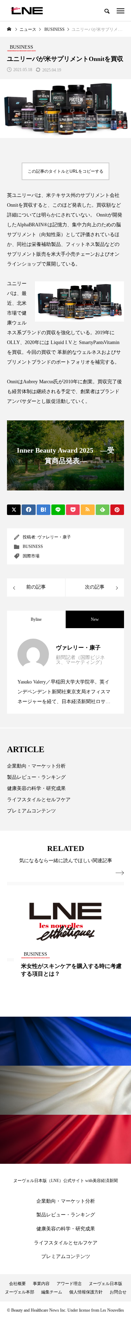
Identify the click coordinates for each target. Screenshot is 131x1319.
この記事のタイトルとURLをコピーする (65, 171)
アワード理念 (69, 1283)
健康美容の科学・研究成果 (36, 788)
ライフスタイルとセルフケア (39, 799)
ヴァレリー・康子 (54, 537)
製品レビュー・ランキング (36, 777)
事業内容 (41, 1283)
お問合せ (118, 1292)
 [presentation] (120, 873)
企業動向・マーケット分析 (36, 766)
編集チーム (51, 1292)
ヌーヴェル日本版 (105, 1283)
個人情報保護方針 (86, 1292)
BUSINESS (33, 546)
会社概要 (17, 1283)
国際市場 (31, 556)
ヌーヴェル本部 (19, 1292)
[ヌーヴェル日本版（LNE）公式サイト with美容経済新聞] (26, 10)
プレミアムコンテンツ (31, 810)
